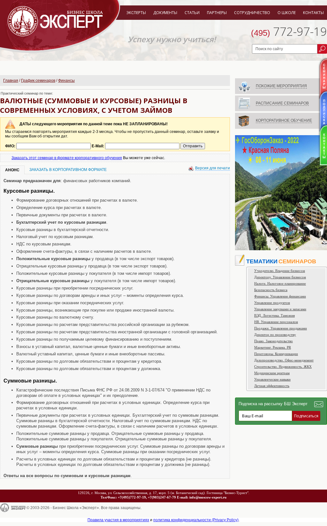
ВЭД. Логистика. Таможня (274, 315)
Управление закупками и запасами (280, 309)
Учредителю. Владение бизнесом (279, 271)
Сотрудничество (252, 12)
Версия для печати (212, 168)
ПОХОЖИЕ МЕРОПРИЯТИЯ (281, 86)
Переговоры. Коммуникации (276, 354)
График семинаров (38, 80)
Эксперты (136, 12)
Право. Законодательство (273, 341)
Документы (165, 12)
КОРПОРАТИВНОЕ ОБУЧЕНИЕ (284, 120)
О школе (287, 12)
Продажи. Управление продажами (280, 328)
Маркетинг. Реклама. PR (272, 347)
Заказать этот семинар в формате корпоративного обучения (66, 158)
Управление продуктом (272, 303)
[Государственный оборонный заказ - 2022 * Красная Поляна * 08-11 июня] (281, 249)
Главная (10, 80)
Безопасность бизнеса (270, 290)
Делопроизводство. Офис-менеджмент (284, 360)
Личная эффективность (271, 386)
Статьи (192, 12)
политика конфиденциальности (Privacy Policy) (196, 520)
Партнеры (217, 12)
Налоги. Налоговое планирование (280, 283)
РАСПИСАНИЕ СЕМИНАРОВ (282, 103)
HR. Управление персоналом (276, 322)
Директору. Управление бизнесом (280, 277)
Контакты (313, 12)
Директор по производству (275, 334)
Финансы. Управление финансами (280, 296)
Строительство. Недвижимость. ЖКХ (283, 366)
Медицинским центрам (272, 373)
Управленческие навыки (272, 379)
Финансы (66, 80)
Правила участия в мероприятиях (118, 520)
